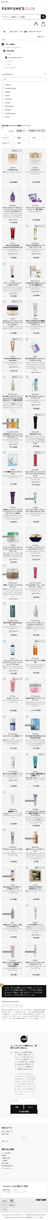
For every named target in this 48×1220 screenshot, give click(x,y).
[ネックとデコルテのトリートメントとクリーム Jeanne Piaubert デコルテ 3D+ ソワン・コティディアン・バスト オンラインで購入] (35, 592)
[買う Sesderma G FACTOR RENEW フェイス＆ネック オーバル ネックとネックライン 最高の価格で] (35, 235)
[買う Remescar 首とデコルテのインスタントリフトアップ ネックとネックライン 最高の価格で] (35, 386)
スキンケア (13, 31)
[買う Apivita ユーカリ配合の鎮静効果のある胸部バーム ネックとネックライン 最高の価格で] (35, 763)
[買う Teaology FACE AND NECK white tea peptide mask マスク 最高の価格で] (35, 725)
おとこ (30, 1107)
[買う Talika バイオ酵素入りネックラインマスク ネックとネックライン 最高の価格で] (12, 461)
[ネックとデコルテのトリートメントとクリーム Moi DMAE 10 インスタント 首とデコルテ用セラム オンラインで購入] (13, 932)
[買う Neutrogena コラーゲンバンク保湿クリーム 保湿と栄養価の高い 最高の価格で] (12, 725)
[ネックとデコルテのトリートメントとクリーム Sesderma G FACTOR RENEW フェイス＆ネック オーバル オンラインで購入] (35, 253)
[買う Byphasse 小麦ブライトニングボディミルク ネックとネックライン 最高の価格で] (35, 839)
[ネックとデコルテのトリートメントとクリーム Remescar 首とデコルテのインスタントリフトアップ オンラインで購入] (35, 404)
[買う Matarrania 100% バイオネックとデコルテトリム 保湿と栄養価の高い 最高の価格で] (12, 574)
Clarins (7, 95)
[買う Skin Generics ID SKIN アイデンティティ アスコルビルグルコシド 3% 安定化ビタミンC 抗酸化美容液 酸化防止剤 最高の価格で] (12, 386)
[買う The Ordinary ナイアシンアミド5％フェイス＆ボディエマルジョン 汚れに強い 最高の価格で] (35, 612)
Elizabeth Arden (10, 88)
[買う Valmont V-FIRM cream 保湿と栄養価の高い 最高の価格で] (12, 159)
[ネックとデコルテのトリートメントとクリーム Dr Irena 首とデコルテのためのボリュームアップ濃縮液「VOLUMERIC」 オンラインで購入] (13, 970)
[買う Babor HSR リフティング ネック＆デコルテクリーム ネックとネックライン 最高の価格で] (35, 952)
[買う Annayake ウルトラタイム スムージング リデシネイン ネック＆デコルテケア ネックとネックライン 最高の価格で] (35, 461)
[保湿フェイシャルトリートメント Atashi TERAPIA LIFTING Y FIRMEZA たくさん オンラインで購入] (35, 894)
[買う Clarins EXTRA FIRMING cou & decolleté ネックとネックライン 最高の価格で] (12, 348)
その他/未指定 (24, 1111)
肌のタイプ (6, 143)
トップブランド (7, 74)
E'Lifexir (7, 103)
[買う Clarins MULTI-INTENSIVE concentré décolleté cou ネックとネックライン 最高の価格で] (12, 235)
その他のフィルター (35, 131)
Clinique (8, 110)
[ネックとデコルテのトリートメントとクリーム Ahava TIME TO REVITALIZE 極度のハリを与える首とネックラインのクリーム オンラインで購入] (35, 328)
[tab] (9, 138)
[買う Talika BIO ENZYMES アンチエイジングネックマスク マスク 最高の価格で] (35, 348)
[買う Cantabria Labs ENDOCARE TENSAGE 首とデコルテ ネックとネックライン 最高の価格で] (12, 612)
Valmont (8, 85)
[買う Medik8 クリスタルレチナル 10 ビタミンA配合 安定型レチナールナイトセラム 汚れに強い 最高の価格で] (35, 801)
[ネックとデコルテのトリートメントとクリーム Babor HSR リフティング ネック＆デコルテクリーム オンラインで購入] (35, 970)
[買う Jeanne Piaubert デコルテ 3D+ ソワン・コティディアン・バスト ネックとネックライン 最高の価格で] (35, 574)
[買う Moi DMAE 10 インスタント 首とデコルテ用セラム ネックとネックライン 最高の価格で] (12, 914)
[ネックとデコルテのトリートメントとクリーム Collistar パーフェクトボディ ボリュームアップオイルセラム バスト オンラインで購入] (35, 517)
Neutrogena (9, 106)
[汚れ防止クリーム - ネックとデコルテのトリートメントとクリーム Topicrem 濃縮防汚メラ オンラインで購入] (13, 819)
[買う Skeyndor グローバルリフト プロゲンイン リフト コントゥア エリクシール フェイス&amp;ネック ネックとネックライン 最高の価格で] (12, 197)
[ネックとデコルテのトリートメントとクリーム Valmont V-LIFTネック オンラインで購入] (35, 177)
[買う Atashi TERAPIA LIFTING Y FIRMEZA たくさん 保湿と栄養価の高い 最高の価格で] (35, 876)
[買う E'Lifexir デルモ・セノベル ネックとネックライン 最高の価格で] (12, 688)
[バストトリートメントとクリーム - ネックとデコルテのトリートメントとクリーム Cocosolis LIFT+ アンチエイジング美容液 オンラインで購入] (35, 668)
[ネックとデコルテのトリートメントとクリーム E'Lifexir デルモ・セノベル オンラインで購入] (13, 706)
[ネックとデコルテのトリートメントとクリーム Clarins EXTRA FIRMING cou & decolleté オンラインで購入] (13, 366)
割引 (34, 138)
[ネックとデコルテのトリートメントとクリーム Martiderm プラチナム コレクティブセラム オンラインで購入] (13, 857)
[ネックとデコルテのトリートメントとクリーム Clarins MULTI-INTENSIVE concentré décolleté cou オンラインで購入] (13, 253)
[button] (24, 1137)
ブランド (40, 37)
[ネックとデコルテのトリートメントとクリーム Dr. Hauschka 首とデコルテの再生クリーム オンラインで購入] (13, 781)
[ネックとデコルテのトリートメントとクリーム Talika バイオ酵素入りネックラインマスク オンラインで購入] (13, 479)
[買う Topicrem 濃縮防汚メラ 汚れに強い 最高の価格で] (12, 801)
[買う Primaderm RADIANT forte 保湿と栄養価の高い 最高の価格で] (35, 423)
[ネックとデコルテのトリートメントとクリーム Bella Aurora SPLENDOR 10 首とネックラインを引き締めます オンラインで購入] (35, 291)
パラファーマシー (35, 31)
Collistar (8, 92)
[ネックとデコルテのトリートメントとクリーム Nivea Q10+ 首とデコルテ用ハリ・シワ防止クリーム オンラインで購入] (13, 894)
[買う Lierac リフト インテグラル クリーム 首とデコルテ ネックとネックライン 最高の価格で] (12, 272)
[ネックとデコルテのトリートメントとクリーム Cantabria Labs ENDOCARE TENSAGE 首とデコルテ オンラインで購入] (13, 630)
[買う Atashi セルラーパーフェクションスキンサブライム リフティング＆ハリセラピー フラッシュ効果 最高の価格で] (12, 310)
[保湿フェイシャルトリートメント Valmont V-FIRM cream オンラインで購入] (13, 177)
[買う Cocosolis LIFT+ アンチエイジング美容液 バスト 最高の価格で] (35, 650)
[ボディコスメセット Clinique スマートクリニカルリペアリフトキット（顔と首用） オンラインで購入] (35, 215)
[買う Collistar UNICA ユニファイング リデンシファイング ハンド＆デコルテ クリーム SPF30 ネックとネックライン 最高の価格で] (12, 499)
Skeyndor (8, 99)
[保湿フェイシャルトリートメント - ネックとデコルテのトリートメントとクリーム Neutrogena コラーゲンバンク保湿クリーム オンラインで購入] (13, 743)
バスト (10, 1006)
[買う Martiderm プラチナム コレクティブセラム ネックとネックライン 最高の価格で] (12, 839)
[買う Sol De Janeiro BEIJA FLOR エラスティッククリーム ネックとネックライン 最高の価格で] (35, 688)
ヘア (21, 31)
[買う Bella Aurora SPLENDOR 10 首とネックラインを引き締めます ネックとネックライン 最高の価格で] (35, 272)
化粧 (25, 31)
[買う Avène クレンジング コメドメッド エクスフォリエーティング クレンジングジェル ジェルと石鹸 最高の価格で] (12, 650)
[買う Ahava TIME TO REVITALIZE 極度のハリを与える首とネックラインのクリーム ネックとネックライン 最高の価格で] (35, 310)
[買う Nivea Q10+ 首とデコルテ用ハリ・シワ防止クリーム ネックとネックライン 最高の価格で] (12, 876)
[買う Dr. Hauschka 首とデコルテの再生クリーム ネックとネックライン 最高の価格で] (12, 763)
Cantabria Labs (10, 113)
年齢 (19, 143)
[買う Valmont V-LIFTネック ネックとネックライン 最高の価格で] (35, 159)
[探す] (43, 16)
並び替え (20, 131)
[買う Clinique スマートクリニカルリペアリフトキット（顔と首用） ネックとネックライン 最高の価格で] (35, 197)
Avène (7, 117)
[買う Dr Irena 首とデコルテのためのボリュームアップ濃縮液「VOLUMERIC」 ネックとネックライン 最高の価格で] (12, 952)
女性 (17, 1107)
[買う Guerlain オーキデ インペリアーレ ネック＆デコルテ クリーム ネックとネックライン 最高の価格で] (35, 537)
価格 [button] (19, 138)
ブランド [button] (6, 138)
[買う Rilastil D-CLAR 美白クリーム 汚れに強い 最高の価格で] (35, 914)
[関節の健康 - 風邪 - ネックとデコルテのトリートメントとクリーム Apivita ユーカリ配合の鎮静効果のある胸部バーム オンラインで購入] (35, 781)
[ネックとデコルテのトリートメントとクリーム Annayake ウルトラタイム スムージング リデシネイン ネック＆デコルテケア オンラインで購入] (35, 479)
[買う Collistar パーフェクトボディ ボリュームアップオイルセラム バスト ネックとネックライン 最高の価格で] (35, 499)
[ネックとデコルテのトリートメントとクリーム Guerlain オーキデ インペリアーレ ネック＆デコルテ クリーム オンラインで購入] (35, 555)
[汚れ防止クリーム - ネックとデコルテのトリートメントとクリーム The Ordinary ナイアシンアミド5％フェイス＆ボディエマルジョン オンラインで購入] (35, 630)
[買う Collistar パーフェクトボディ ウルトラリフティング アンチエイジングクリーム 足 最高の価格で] (12, 537)
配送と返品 (5, 2)
